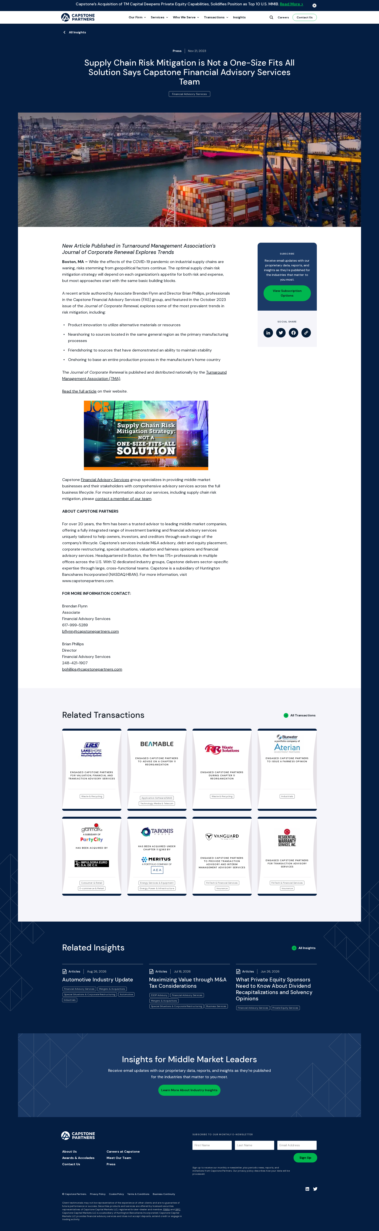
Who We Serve (184, 17)
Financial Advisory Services (105, 479)
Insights (239, 17)
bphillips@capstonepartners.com (92, 669)
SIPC (177, 1209)
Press (111, 1164)
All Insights (77, 32)
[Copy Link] (306, 332)
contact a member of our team (123, 498)
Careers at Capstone (123, 1151)
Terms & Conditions (138, 1194)
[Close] (314, 6)
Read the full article (79, 391)
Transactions (214, 17)
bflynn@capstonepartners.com (90, 631)
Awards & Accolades (78, 1158)
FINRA (166, 1209)
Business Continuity (164, 1194)
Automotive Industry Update (97, 979)
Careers (283, 17)
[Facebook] (293, 332)
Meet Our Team (119, 1158)
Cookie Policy (116, 1194)
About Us (69, 1151)
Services (157, 17)
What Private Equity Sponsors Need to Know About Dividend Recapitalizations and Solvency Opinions (274, 989)
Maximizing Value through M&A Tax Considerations (188, 982)
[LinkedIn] (268, 332)
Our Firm (136, 17)
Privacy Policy (98, 1194)
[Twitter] (281, 332)
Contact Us (305, 17)
